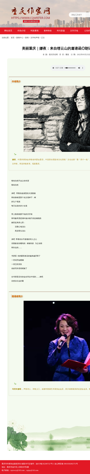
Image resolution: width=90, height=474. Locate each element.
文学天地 (74, 31)
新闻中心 (19, 38)
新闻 (27, 38)
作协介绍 (21, 31)
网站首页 (8, 31)
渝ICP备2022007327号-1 (45, 464)
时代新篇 (61, 31)
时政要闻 (35, 31)
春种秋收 (48, 31)
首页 (12, 38)
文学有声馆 (35, 38)
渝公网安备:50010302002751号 (66, 464)
